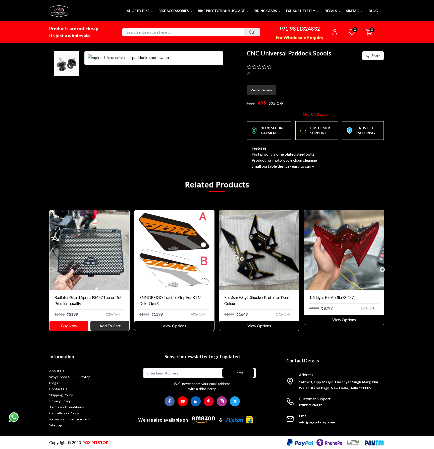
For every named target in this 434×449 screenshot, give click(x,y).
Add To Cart (110, 325)
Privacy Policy (60, 401)
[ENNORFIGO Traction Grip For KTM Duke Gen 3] (174, 250)
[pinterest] (209, 401)
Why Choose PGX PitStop (69, 377)
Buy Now (69, 325)
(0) (249, 78)
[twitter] (235, 401)
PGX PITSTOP (95, 442)
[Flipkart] (239, 419)
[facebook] (170, 401)
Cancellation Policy (64, 413)
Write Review (261, 90)
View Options (174, 325)
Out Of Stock (315, 114)
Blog (373, 11)
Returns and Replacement (69, 419)
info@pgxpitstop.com (317, 422)
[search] (252, 32)
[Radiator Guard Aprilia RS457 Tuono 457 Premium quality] (89, 250)
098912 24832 (310, 405)
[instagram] (222, 401)
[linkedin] (196, 401)
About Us (56, 371)
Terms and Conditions (66, 407)
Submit (238, 373)
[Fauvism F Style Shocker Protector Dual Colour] (259, 250)
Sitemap (55, 425)
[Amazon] (203, 419)
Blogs (53, 383)
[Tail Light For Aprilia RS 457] (344, 250)
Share (376, 55)
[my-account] (334, 32)
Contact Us (58, 389)
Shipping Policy (61, 395)
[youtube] (183, 401)
